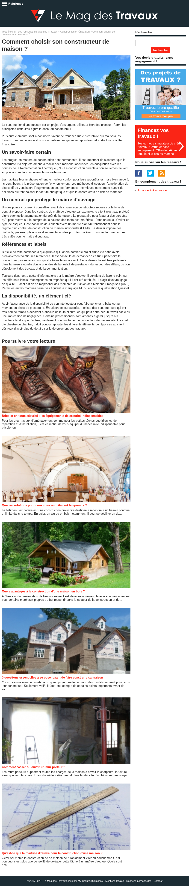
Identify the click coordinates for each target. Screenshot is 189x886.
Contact (158, 881)
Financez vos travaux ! (153, 133)
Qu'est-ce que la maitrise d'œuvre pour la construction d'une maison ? (52, 853)
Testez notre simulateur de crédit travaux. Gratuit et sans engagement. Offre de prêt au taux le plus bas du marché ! (159, 149)
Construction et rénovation (75, 31)
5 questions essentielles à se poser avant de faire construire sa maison (52, 677)
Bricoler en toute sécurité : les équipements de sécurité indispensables (52, 415)
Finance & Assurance (152, 190)
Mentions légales (114, 881)
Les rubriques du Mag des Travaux (37, 31)
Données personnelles (138, 881)
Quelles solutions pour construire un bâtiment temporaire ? (44, 505)
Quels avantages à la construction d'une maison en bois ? (43, 591)
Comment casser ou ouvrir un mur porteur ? (33, 767)
